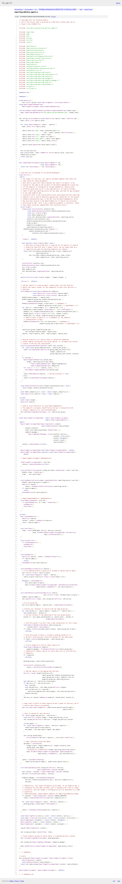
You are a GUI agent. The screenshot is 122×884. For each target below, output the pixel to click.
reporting (88, 9)
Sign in (118, 3)
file (53, 16)
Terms (22, 881)
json (118, 881)
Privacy (16, 881)
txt (114, 881)
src (36, 9)
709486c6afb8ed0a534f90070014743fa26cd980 (57, 9)
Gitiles (11, 881)
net (81, 9)
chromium (18, 9)
